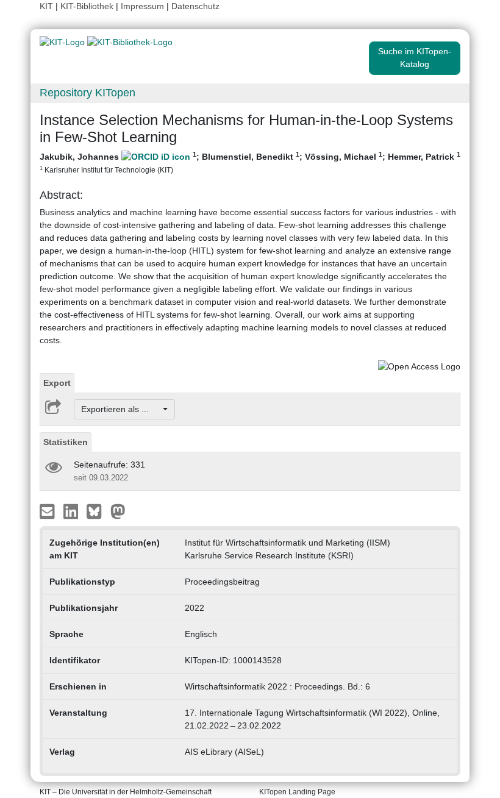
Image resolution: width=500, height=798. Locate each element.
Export (57, 383)
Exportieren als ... (121, 409)
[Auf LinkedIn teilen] (72, 511)
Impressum (142, 6)
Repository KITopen (87, 93)
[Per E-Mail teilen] (48, 511)
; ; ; (250, 162)
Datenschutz (195, 6)
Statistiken (65, 442)
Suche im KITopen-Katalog (414, 57)
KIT (46, 6)
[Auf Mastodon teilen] (118, 511)
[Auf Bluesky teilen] (97, 511)
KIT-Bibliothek (88, 6)
